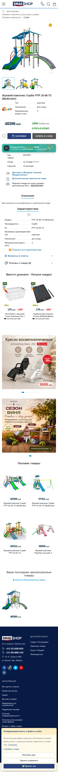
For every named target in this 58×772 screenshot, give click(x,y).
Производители (36, 654)
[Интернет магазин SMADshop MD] (23, 4)
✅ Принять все (29, 766)
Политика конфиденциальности (11, 715)
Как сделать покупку (10, 687)
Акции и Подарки (37, 650)
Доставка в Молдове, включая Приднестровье (26, 173)
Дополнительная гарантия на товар (29, 178)
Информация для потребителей (9, 704)
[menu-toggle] (3, 4)
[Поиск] (48, 4)
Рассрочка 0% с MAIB (25, 147)
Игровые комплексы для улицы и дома (20, 14)
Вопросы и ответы (17, 256)
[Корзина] (54, 4)
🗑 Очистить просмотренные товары (29, 580)
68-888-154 (14, 652)
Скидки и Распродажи (39, 642)
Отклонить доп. (29, 755)
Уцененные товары (37, 646)
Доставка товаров (9, 699)
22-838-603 (14, 648)
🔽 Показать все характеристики (25, 250)
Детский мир (12, 11)
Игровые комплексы (11, 17)
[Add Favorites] (4, 136)
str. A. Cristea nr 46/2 (13, 657)
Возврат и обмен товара (12, 726)
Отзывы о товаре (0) (19, 263)
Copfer (27, 17)
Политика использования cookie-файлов (12, 721)
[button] (19, 392)
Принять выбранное (29, 761)
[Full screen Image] (51, 71)
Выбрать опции (12, 749)
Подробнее (12, 745)
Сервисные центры (9, 691)
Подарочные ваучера (10, 709)
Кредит (5, 695)
